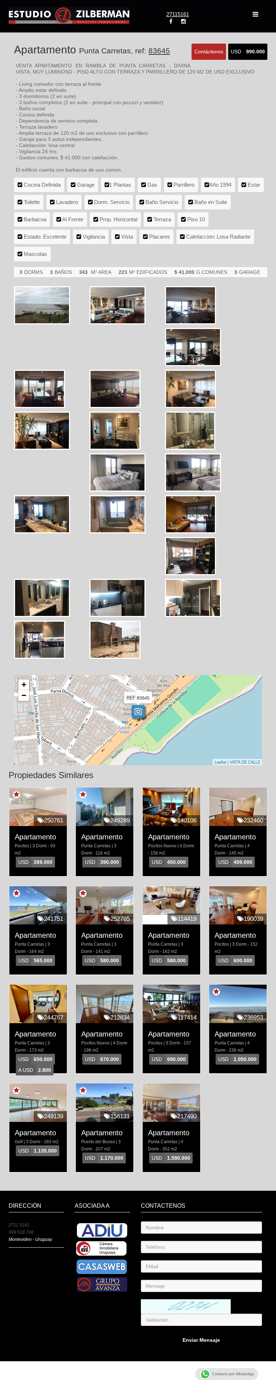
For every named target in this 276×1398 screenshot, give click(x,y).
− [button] (24, 695)
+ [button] (24, 684)
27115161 (177, 14)
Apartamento (35, 837)
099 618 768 (21, 1232)
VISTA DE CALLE (245, 762)
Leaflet (220, 762)
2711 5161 (19, 1225)
